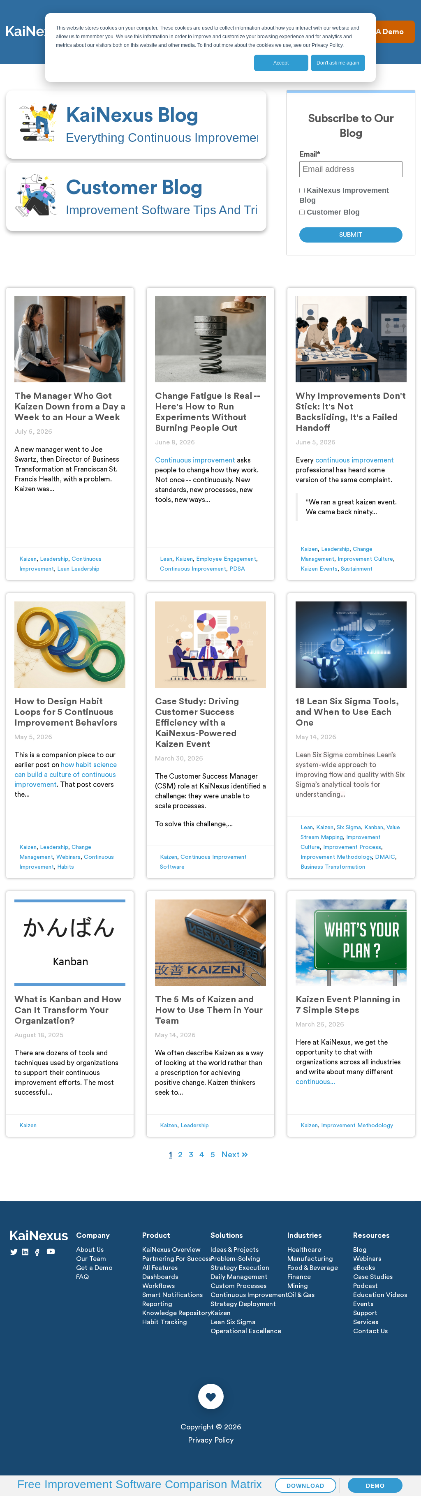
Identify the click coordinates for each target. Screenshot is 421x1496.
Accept (281, 63)
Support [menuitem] (365, 1313)
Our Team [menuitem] (91, 1259)
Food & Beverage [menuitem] (312, 1268)
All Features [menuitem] (160, 1268)
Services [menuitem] (365, 1322)
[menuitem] (136, 124)
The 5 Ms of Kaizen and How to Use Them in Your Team (209, 1010)
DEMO (375, 1485)
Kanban (373, 827)
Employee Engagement (226, 559)
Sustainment (356, 569)
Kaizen (28, 559)
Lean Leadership (78, 569)
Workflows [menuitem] (158, 1286)
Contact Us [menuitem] (370, 1331)
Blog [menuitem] (360, 1249)
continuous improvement (354, 460)
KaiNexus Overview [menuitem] (171, 1249)
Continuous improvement (195, 460)
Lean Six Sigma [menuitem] (233, 1322)
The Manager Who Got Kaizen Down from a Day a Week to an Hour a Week (69, 406)
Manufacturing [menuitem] (310, 1259)
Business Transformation (333, 867)
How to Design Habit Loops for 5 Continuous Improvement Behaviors (66, 712)
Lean (166, 559)
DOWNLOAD (305, 1485)
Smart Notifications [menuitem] (172, 1295)
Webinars (68, 857)
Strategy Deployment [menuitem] (243, 1304)
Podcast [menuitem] (365, 1286)
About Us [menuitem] (90, 1249)
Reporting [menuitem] (157, 1304)
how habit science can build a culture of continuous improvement (65, 774)
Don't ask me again (338, 63)
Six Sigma (349, 827)
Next (231, 1155)
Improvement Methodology (336, 857)
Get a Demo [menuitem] (94, 1268)
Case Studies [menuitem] (373, 1277)
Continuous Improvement (193, 569)
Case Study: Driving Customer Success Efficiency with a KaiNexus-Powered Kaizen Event (197, 723)
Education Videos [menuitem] (380, 1295)
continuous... (315, 1081)
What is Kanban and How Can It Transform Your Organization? (67, 1010)
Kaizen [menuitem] (220, 1313)
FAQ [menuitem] (82, 1277)
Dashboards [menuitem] (160, 1277)
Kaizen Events (319, 569)
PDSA (237, 569)
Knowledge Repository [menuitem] (176, 1313)
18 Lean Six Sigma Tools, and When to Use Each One (347, 712)
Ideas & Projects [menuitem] (234, 1249)
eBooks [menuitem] (364, 1268)
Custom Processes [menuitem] (238, 1286)
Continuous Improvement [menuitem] (249, 1295)
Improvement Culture (365, 559)
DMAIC (385, 857)
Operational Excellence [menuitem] (245, 1331)
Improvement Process (352, 847)
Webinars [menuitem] (367, 1259)
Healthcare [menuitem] (304, 1249)
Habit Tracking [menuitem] (164, 1322)
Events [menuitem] (363, 1304)
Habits (65, 867)
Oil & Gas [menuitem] (301, 1295)
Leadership (54, 559)
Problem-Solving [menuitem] (235, 1259)
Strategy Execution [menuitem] (239, 1268)
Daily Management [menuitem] (239, 1277)
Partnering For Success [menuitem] (176, 1259)
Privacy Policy (211, 1440)
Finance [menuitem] (299, 1277)
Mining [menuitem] (297, 1286)
